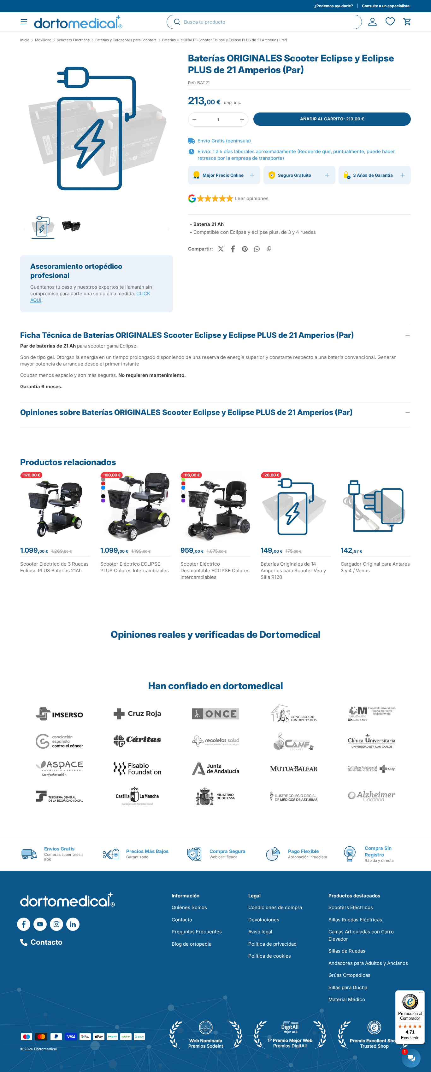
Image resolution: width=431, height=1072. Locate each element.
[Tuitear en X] (221, 249)
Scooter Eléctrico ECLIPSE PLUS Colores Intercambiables (134, 567)
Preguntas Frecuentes (197, 932)
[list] (97, 131)
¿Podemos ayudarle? (333, 5)
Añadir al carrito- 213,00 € (332, 118)
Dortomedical (45, 1049)
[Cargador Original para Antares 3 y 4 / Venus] (376, 507)
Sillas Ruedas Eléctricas (355, 920)
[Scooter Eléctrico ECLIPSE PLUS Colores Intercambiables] (135, 507)
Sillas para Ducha (347, 987)
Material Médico (346, 999)
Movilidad (43, 40)
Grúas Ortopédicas (349, 975)
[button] (407, 22)
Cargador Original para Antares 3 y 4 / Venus (375, 567)
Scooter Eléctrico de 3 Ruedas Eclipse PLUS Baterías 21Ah (54, 567)
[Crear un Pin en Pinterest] (245, 249)
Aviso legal (260, 932)
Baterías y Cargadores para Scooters (125, 40)
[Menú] (421, 994)
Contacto (46, 942)
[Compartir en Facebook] (233, 249)
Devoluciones (263, 920)
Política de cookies (269, 956)
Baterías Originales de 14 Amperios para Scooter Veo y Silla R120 (293, 570)
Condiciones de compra (275, 907)
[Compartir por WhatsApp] (257, 249)
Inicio (24, 40)
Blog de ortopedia (191, 944)
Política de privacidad (272, 944)
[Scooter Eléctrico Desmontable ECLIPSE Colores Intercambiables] (215, 507)
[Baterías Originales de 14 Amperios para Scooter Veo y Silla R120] (296, 507)
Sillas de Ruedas (346, 951)
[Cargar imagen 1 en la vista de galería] (96, 128)
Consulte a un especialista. (386, 5)
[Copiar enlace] (269, 249)
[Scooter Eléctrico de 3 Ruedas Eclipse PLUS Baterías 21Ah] (55, 507)
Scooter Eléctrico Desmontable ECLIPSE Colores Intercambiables (215, 570)
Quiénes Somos (189, 907)
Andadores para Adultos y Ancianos (368, 963)
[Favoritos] (390, 22)
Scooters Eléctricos (73, 40)
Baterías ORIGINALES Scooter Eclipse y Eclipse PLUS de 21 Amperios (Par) (224, 40)
